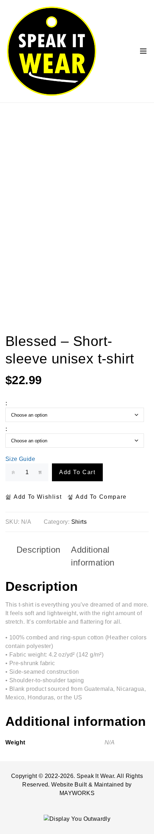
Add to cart (77, 472)
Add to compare (100, 497)
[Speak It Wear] (51, 51)
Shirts (79, 522)
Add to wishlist (37, 497)
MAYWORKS (77, 793)
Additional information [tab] (92, 556)
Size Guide (20, 459)
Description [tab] (38, 549)
